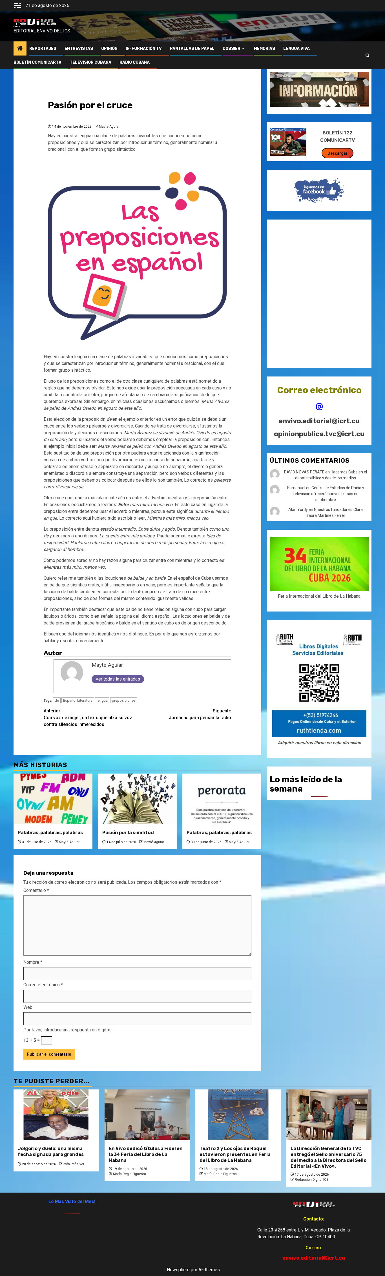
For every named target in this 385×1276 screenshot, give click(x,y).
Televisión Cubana (90, 62)
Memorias (264, 48)
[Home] (20, 49)
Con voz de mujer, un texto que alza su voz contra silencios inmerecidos (88, 717)
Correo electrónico (43, 984)
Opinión (109, 48)
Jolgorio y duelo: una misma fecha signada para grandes (51, 1151)
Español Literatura (77, 700)
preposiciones (124, 700)
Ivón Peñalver (73, 1164)
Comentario (36, 890)
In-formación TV (144, 48)
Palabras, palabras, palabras (50, 832)
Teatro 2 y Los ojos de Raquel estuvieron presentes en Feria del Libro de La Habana (235, 1154)
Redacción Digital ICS (311, 1180)
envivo (17, 26)
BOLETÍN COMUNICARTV (37, 62)
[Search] (367, 55)
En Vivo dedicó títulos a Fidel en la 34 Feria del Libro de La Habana (146, 1154)
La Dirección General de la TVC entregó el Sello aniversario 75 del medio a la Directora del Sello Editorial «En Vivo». (328, 1157)
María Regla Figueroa (129, 1174)
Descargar (338, 153)
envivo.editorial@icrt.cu (319, 421)
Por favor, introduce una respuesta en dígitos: (67, 1030)
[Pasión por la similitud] (137, 799)
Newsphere (178, 1269)
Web (27, 1007)
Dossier (231, 48)
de (57, 700)
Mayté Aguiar (109, 127)
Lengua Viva (296, 48)
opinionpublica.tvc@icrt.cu (319, 434)
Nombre (32, 962)
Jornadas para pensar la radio (200, 714)
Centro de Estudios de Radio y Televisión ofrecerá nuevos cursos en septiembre (328, 494)
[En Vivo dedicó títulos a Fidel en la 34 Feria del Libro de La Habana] (147, 1114)
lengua (102, 700)
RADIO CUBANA (135, 62)
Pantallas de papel (192, 48)
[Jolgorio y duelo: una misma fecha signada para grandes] (56, 1114)
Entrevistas (79, 48)
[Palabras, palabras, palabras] (53, 799)
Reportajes (42, 48)
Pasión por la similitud (128, 832)
